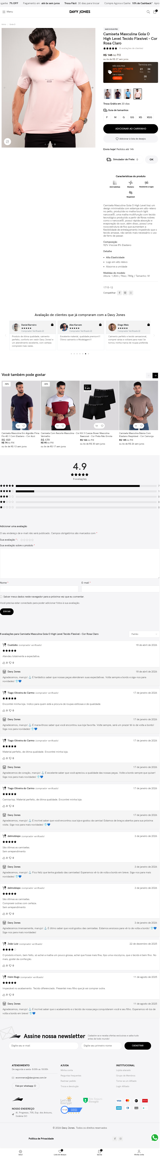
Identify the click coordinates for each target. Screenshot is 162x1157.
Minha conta (67, 1070)
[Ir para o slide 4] (55, 144)
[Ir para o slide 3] (52, 144)
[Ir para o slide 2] (48, 144)
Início (4, 24)
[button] (5, 88)
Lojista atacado (123, 1070)
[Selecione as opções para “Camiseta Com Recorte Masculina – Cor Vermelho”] (57, 426)
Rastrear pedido (68, 1081)
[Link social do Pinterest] (125, 293)
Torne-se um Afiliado (126, 1081)
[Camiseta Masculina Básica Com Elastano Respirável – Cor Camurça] (138, 405)
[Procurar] (148, 12)
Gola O (12, 24)
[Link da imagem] (92, 1100)
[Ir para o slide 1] (45, 144)
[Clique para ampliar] (7, 141)
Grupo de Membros (125, 1075)
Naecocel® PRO (111, 29)
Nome (4, 582)
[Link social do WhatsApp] (130, 293)
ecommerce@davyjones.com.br (31, 1077)
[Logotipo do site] (80, 11)
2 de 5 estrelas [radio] (24, 540)
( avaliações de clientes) (131, 48)
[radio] (106, 117)
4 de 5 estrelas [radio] (29, 540)
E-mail (86, 582)
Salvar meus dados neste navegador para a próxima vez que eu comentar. (43, 596)
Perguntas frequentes (71, 1075)
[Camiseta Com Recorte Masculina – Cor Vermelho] (60, 405)
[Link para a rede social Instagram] (120, 1138)
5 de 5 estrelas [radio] (32, 540)
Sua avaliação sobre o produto (17, 545)
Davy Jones (68, 1127)
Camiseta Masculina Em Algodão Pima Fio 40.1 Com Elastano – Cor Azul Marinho (20, 436)
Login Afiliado (122, 1086)
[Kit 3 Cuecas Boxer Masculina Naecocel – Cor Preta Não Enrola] (99, 405)
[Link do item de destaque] (73, 3)
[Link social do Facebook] (119, 293)
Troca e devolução (70, 1086)
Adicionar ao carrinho (130, 128)
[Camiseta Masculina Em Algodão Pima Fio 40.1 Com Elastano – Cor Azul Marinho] (21, 405)
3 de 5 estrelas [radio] (27, 540)
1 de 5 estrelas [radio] (21, 540)
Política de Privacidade (41, 1138)
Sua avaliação (8, 540)
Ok (151, 159)
